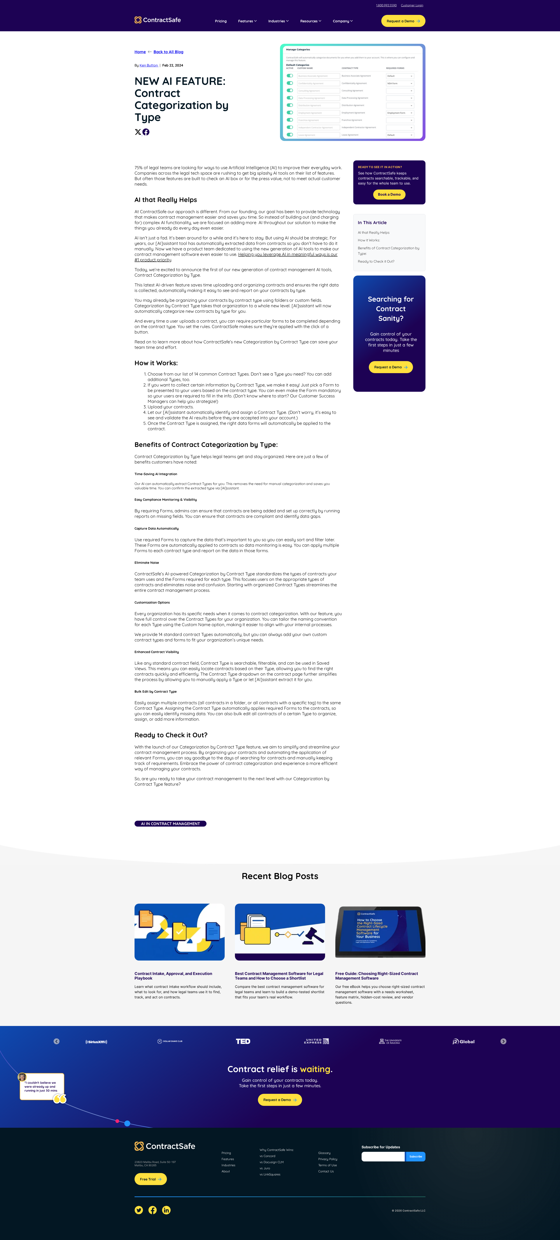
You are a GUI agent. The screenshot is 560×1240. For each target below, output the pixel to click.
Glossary (324, 1153)
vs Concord (267, 1156)
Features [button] (245, 21)
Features (228, 1159)
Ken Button (149, 65)
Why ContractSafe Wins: (277, 1150)
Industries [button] (276, 21)
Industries (228, 1165)
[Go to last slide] (57, 1041)
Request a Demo (388, 367)
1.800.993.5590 (386, 5)
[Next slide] (503, 1041)
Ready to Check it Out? (376, 261)
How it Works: (369, 240)
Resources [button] (309, 21)
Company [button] (341, 21)
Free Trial (148, 1179)
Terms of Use (327, 1165)
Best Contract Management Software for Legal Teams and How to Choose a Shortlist (279, 975)
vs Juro (265, 1168)
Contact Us (326, 1171)
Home (140, 51)
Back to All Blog (168, 51)
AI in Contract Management (170, 823)
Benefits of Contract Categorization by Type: (388, 251)
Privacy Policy (327, 1159)
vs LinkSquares (270, 1174)
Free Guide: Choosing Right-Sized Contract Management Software (376, 975)
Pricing (221, 21)
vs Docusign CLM (272, 1162)
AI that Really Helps (374, 232)
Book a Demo (389, 194)
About (226, 1171)
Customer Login (412, 5)
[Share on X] (138, 134)
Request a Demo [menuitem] (400, 21)
